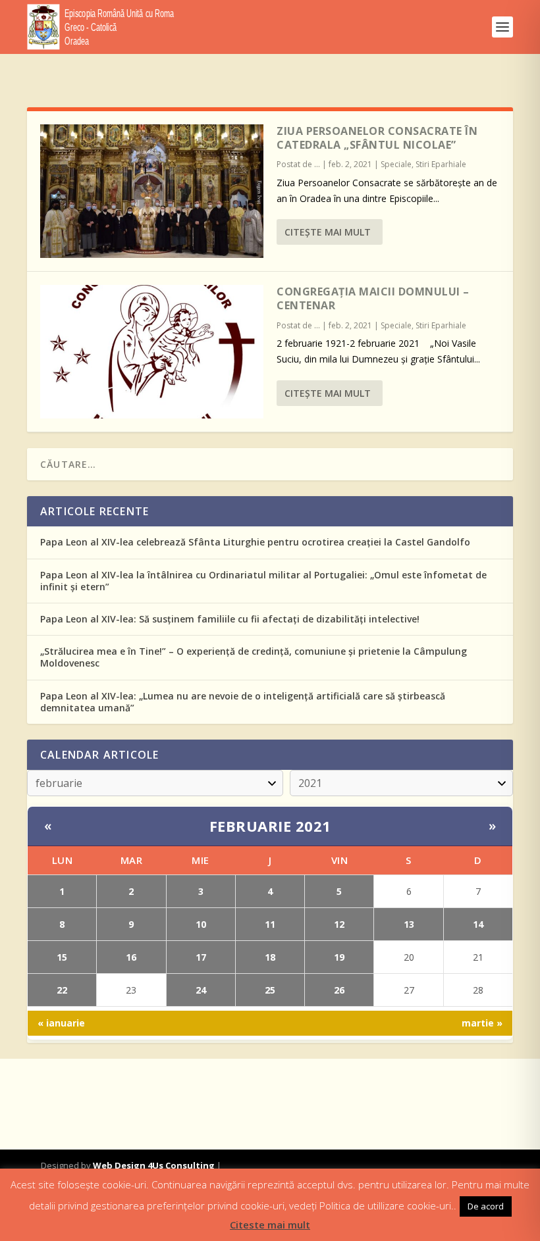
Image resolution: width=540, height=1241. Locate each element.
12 (339, 924)
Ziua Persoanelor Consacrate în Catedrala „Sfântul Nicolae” (377, 138)
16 (131, 957)
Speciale (396, 164)
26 (339, 990)
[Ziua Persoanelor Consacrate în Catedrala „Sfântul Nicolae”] (151, 191)
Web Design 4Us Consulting (154, 1165)
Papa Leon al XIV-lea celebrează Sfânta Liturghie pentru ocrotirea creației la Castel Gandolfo (255, 542)
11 (270, 924)
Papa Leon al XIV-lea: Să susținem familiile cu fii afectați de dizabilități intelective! (229, 619)
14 (478, 924)
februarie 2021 (270, 826)
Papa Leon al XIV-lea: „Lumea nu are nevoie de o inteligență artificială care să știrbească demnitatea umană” (242, 702)
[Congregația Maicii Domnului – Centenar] (151, 351)
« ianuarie (61, 1023)
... (317, 164)
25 (270, 990)
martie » (482, 1023)
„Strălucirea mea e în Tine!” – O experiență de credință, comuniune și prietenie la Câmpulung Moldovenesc (253, 657)
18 (270, 957)
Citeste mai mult (270, 1224)
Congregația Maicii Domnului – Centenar (373, 298)
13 (409, 924)
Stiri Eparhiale (441, 164)
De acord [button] (486, 1206)
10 (201, 924)
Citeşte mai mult (327, 232)
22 (62, 990)
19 (339, 957)
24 (201, 990)
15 (62, 957)
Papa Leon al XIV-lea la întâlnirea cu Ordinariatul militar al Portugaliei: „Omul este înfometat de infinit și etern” (263, 581)
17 (201, 957)
